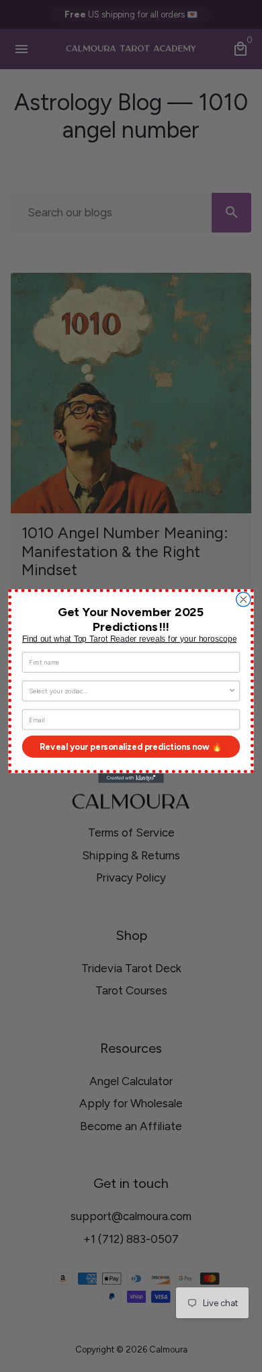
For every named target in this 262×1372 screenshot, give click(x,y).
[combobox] (128, 691)
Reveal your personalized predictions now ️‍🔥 (131, 747)
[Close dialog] (243, 599)
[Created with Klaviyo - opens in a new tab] (131, 778)
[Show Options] (232, 691)
